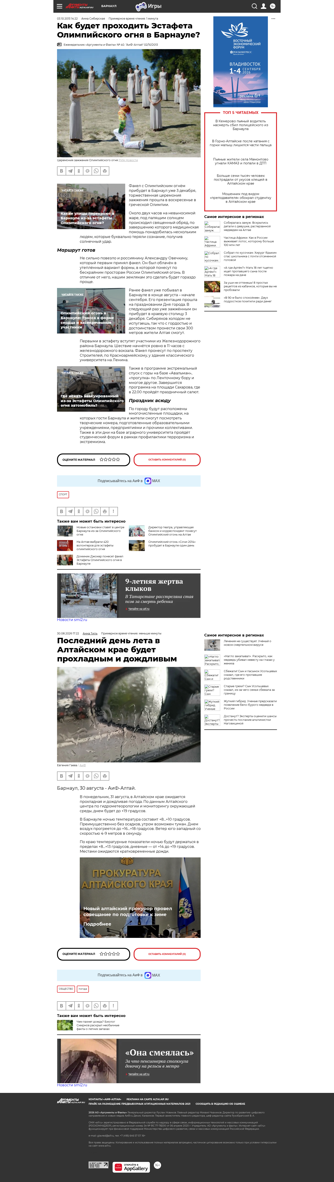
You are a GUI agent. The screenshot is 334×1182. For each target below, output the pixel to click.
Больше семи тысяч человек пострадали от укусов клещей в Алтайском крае (240, 179)
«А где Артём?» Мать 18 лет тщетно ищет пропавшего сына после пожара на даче (248, 271)
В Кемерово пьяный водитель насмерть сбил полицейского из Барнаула (240, 125)
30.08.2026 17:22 (68, 633)
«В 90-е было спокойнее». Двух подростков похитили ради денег (248, 299)
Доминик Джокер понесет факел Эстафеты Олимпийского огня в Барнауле (100, 560)
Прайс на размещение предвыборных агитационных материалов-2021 (139, 1103)
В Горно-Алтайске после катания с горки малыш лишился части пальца (241, 143)
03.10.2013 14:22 (67, 18)
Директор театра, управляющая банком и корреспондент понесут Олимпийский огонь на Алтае (172, 531)
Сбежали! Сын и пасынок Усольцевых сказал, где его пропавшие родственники (250, 674)
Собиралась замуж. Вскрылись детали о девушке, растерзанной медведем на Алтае (247, 226)
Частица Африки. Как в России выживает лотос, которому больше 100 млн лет (249, 241)
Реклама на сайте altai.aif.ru (148, 1099)
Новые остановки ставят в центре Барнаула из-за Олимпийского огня (100, 531)
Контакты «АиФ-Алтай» (105, 1099)
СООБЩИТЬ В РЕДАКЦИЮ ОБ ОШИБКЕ (220, 1103)
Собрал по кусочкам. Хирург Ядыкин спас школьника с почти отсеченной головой (250, 256)
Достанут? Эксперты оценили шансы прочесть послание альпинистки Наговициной (250, 719)
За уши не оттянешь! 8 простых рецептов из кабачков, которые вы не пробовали (250, 286)
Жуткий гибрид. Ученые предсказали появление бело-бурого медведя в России (250, 704)
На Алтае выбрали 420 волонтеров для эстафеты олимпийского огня (95, 545)
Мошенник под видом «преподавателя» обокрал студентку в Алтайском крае (240, 198)
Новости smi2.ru (72, 620)
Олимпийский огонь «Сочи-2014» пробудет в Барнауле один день (172, 543)
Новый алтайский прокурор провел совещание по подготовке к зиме (127, 911)
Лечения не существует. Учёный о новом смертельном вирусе (247, 642)
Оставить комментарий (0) (167, 459)
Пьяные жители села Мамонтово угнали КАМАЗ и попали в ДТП (240, 161)
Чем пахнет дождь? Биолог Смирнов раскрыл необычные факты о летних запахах (98, 1025)
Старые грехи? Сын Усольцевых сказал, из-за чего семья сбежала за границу (249, 689)
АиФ (83, 765)
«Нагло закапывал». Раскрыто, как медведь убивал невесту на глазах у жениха (249, 659)
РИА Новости (128, 160)
